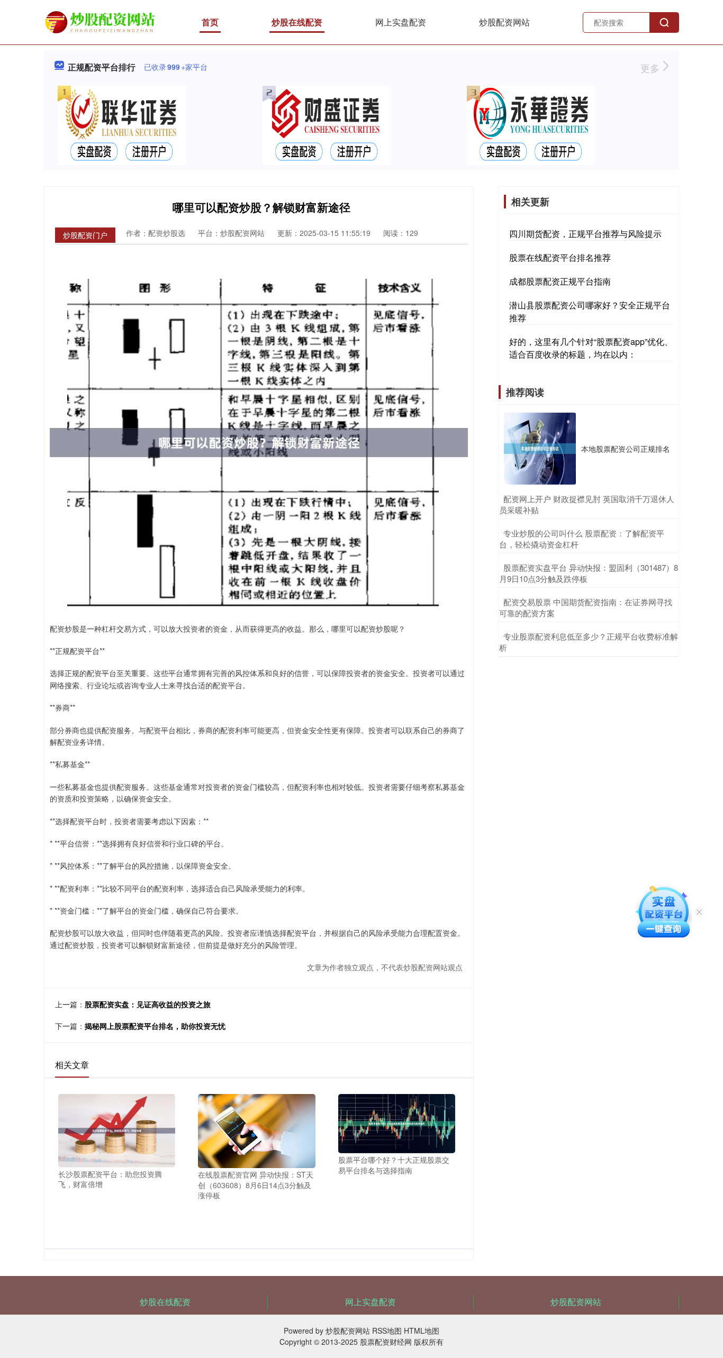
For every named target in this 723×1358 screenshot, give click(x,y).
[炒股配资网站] (101, 21)
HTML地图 (421, 1330)
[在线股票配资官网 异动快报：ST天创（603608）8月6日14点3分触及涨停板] (256, 1130)
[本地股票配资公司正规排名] (540, 449)
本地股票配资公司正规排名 (625, 448)
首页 (210, 22)
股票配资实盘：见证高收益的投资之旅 (148, 1004)
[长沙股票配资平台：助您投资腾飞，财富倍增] (116, 1129)
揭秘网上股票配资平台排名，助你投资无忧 (155, 1025)
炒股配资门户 (85, 235)
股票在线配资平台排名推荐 (560, 257)
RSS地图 (387, 1330)
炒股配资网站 (504, 22)
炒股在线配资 (297, 22)
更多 (651, 68)
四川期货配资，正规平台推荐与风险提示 (585, 233)
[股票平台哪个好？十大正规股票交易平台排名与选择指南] (396, 1122)
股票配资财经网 (386, 1341)
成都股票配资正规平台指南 (560, 281)
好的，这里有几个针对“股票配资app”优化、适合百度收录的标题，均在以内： (591, 347)
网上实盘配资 (400, 22)
